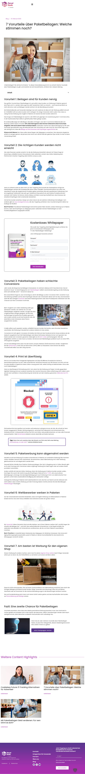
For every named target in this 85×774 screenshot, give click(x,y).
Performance (13, 345)
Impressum (4, 763)
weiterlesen (4, 693)
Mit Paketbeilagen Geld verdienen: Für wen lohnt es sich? (21, 721)
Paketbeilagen (8, 483)
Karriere (35, 757)
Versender (9, 524)
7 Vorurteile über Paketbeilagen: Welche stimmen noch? (62, 688)
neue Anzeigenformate (21, 202)
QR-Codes (43, 337)
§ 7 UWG (48, 473)
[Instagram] (37, 765)
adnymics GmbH (6, 759)
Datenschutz (14, 763)
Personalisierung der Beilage (15, 596)
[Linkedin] (34, 765)
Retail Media (21, 434)
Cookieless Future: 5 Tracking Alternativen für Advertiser (20, 688)
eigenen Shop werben (47, 553)
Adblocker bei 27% (62, 373)
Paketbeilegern (34, 290)
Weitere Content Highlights (19, 657)
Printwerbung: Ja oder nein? (18, 442)
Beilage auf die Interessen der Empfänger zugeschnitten (38, 129)
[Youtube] (40, 765)
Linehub (17, 759)
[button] (68, 92)
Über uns (36, 759)
